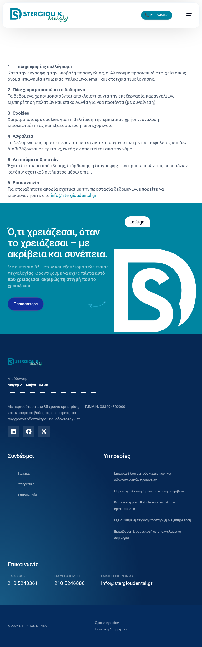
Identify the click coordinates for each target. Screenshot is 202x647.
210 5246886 (69, 583)
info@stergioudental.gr (126, 583)
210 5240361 (23, 583)
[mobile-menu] (186, 15)
